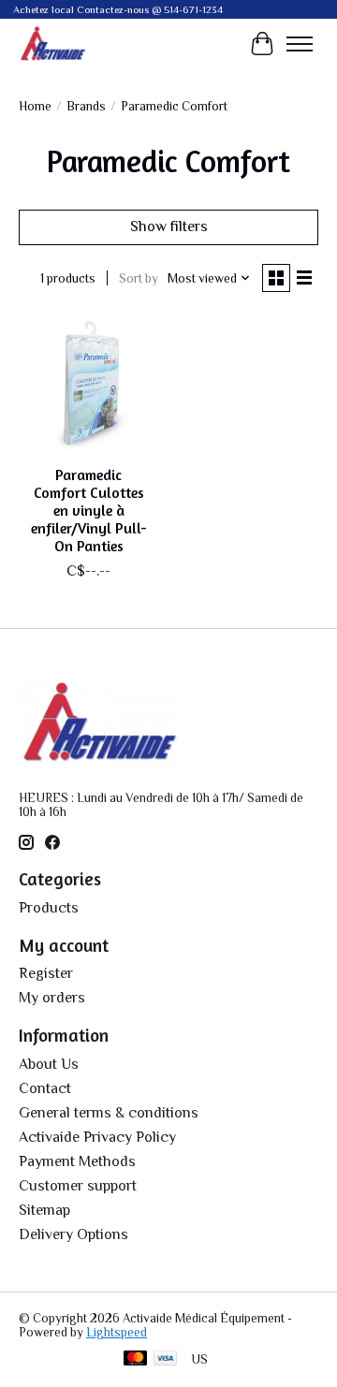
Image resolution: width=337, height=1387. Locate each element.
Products (49, 907)
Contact (45, 1088)
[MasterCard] (136, 1359)
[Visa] (166, 1359)
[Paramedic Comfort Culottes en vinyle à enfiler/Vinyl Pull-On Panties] (89, 384)
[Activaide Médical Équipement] (53, 43)
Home (35, 106)
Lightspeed (116, 1332)
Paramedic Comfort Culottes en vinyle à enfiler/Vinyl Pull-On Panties (89, 510)
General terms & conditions (108, 1112)
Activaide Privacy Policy (97, 1137)
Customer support (78, 1185)
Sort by (138, 278)
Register (46, 973)
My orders (52, 997)
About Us (49, 1064)
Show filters (169, 226)
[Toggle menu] (299, 44)
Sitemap (44, 1210)
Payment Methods (77, 1161)
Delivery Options (73, 1234)
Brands (86, 106)
